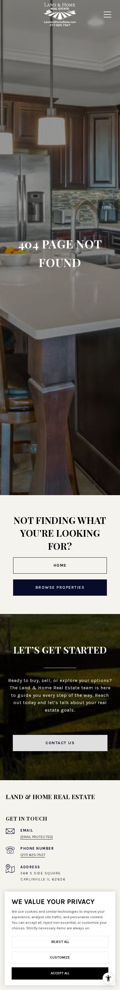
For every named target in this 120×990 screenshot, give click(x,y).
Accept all (60, 973)
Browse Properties (60, 587)
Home (60, 565)
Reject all (60, 942)
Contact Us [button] (60, 742)
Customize (60, 957)
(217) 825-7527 (32, 855)
